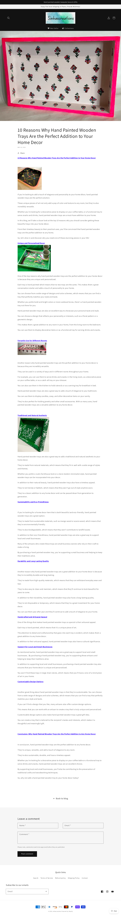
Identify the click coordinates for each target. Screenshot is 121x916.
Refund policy (60, 878)
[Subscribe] (45, 891)
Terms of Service (47, 878)
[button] (8, 18)
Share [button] (22, 153)
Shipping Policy (74, 878)
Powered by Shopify (67, 911)
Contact (85, 878)
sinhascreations (57, 911)
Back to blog (62, 798)
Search (35, 878)
